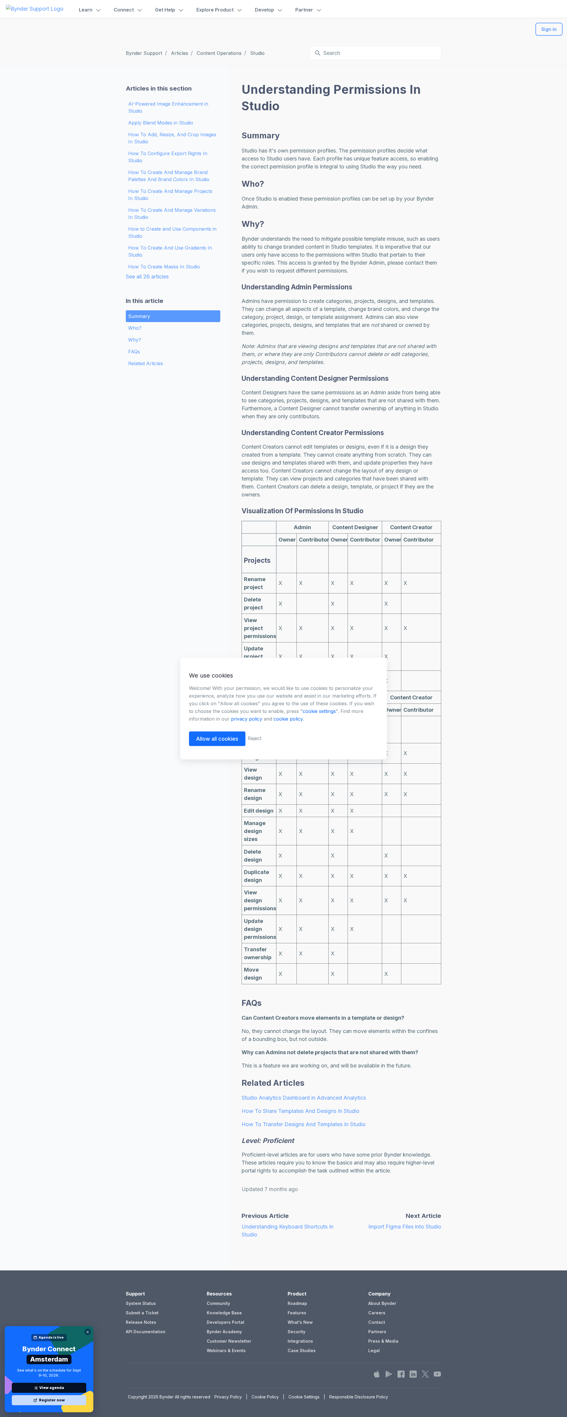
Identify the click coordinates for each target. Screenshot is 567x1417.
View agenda (51, 1387)
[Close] (87, 1332)
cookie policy (288, 719)
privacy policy (246, 719)
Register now (52, 1400)
